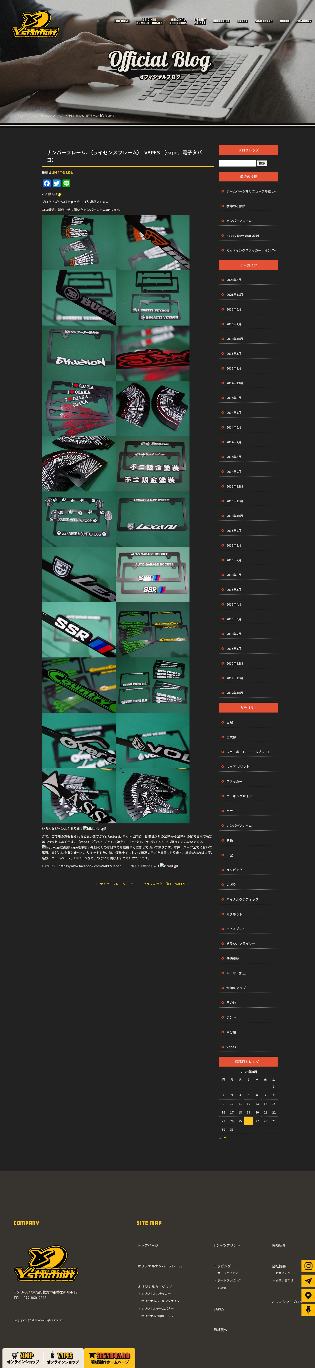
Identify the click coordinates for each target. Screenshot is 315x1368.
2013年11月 (234, 501)
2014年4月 (233, 442)
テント (231, 1017)
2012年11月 (234, 678)
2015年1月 (233, 368)
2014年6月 (233, 427)
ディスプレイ (235, 928)
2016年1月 (233, 324)
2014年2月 (233, 471)
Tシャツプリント (199, 21)
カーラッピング (227, 1273)
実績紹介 (285, 21)
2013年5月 (233, 589)
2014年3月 (233, 456)
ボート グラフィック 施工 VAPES (159, 883)
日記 (229, 722)
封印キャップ (236, 987)
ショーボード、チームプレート (248, 751)
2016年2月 (233, 309)
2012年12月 (234, 663)
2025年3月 (233, 279)
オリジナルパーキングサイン (160, 1301)
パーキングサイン (239, 796)
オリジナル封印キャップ (157, 1316)
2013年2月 (233, 633)
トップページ (121, 21)
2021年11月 (234, 294)
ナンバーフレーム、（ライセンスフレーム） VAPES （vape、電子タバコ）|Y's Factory (65, 115)
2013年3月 (233, 619)
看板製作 (264, 21)
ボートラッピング (229, 1280)
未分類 (231, 1032)
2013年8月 (233, 545)
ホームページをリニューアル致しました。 (252, 191)
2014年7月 (233, 412)
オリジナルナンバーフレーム (149, 21)
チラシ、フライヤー (240, 943)
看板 (229, 840)
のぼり (231, 884)
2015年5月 (233, 353)
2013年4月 (233, 604)
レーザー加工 (236, 973)
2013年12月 (234, 486)
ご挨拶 (231, 737)
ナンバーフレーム (110, 883)
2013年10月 (234, 515)
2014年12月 (234, 383)
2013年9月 (233, 530)
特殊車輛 (232, 958)
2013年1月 (233, 648)
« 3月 (222, 1138)
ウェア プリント (238, 766)
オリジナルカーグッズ (178, 21)
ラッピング (221, 21)
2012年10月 (234, 692)
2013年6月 (233, 574)
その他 (231, 1002)
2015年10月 (234, 338)
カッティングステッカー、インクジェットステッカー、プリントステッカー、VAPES (252, 250)
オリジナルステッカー (156, 1293)
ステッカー (234, 781)
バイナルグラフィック (242, 899)
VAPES (242, 21)
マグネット (234, 914)
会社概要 (304, 21)
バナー (231, 810)
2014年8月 (233, 397)
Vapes (231, 1046)
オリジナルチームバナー (157, 1308)
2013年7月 (233, 560)
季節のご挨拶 (236, 206)
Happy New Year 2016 (242, 235)
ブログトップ (248, 150)
